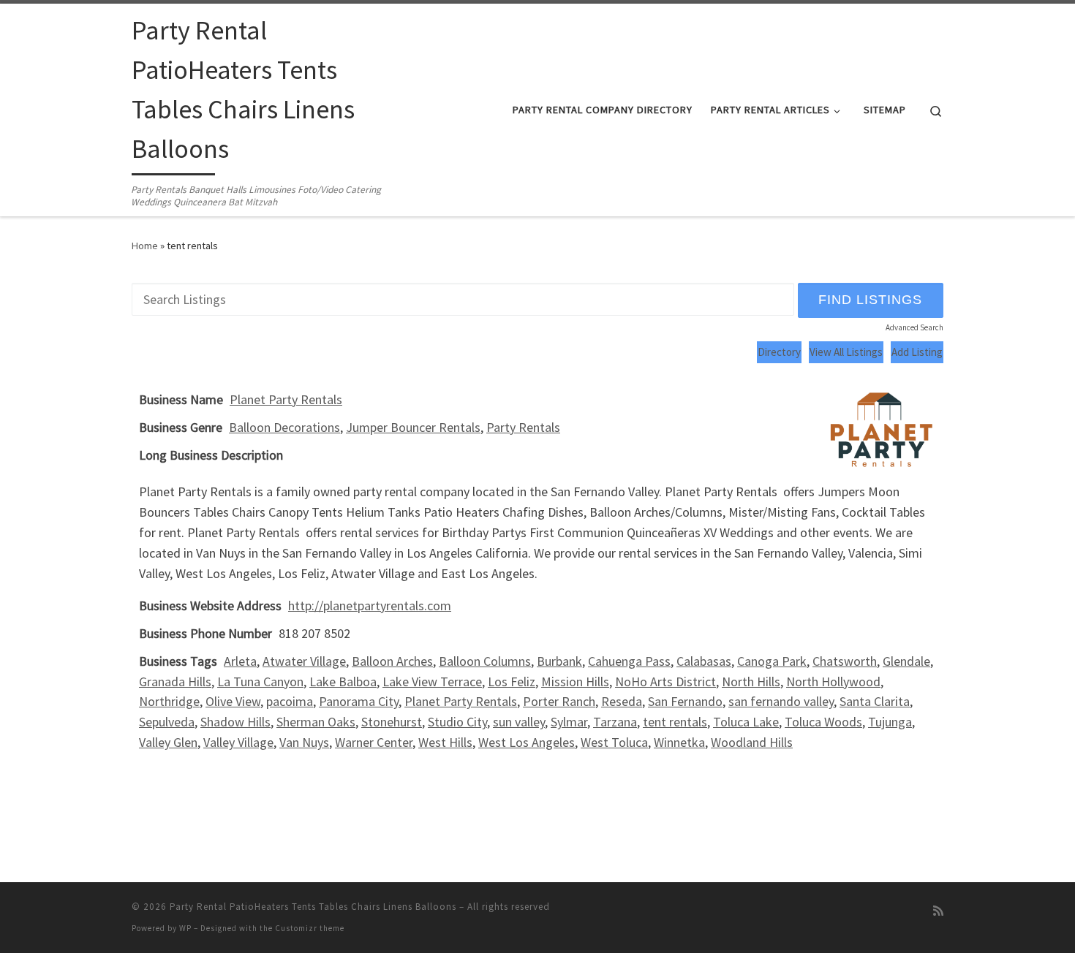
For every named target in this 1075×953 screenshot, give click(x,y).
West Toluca (614, 742)
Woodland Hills (752, 742)
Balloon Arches (392, 661)
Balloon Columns (485, 661)
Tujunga (890, 721)
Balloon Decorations (284, 427)
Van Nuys (304, 742)
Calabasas (703, 661)
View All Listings (846, 352)
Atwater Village (304, 661)
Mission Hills (575, 681)
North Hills (751, 681)
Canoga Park (772, 661)
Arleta (240, 661)
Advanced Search (914, 327)
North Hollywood (833, 681)
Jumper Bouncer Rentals (413, 427)
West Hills (445, 742)
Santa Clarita (875, 701)
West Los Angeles (526, 742)
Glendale (906, 661)
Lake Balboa (343, 681)
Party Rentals (523, 427)
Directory (779, 352)
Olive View (232, 701)
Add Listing (917, 352)
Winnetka (679, 742)
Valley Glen (168, 742)
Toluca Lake (746, 721)
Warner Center (373, 742)
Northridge (169, 701)
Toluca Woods (823, 721)
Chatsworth (844, 661)
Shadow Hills (235, 721)
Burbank (559, 661)
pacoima (289, 701)
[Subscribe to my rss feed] (938, 911)
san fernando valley (781, 701)
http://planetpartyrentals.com (369, 605)
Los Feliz (511, 681)
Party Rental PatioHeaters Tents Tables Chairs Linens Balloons (313, 906)
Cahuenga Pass (629, 661)
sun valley (519, 721)
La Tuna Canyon (260, 681)
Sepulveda (167, 721)
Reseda (621, 701)
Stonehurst (391, 721)
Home (145, 245)
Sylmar (569, 721)
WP (185, 928)
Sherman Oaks (315, 721)
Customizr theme (309, 928)
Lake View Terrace (432, 681)
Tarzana (615, 721)
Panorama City (359, 701)
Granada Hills (175, 681)
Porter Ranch (559, 701)
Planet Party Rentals (286, 399)
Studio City (457, 721)
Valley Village (238, 742)
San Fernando (685, 701)
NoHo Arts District (665, 681)
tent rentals (675, 721)
